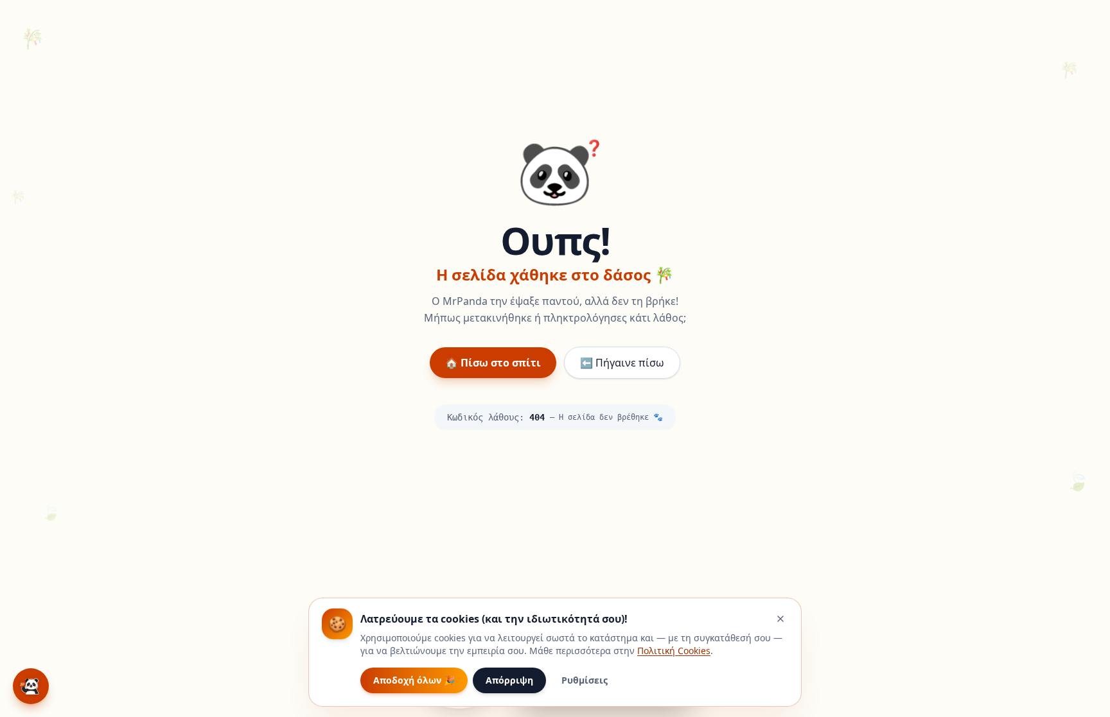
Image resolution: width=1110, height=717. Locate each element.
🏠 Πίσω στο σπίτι (493, 363)
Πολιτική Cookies (673, 650)
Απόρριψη (509, 680)
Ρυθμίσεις (584, 680)
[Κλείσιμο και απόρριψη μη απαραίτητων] (780, 619)
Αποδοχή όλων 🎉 (414, 680)
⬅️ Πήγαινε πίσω (622, 363)
